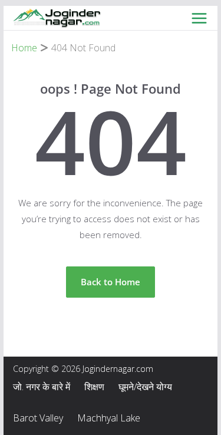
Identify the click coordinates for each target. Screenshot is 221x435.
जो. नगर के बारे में (41, 386)
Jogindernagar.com (118, 368)
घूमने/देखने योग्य (145, 386)
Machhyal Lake (108, 417)
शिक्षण (94, 386)
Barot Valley (38, 417)
